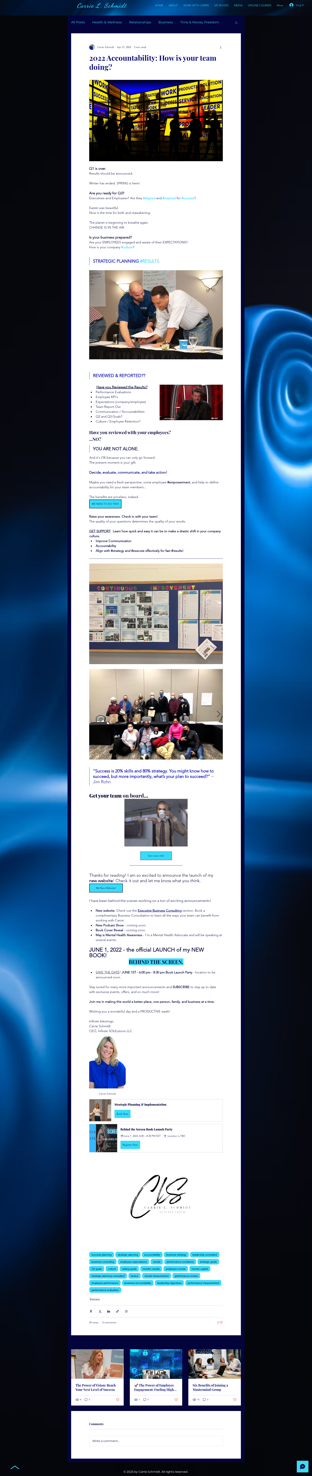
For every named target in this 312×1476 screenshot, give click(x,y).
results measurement (156, 1275)
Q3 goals (97, 1268)
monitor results (151, 1268)
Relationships (140, 22)
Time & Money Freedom (199, 22)
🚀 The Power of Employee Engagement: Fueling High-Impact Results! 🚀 (155, 1387)
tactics (134, 1275)
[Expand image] (156, 714)
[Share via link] (117, 1311)
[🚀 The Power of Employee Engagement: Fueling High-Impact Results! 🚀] (156, 1364)
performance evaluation (105, 1289)
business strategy (176, 1254)
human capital (200, 1268)
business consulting (103, 1261)
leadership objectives (169, 1282)
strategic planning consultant (108, 1275)
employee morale (176, 1268)
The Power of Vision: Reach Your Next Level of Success (95, 1387)
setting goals (129, 1268)
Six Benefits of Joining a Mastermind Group (210, 1387)
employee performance (105, 1282)
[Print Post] (126, 1311)
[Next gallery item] (218, 714)
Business (165, 22)
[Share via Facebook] (91, 1311)
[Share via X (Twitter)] (99, 1311)
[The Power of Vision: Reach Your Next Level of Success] (97, 1364)
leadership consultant (204, 1254)
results (157, 1261)
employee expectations (133, 1261)
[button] (236, 22)
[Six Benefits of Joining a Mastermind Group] (214, 1364)
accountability (152, 1254)
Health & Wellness (107, 22)
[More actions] (220, 47)
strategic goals (208, 1261)
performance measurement (203, 1282)
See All (237, 1342)
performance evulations (180, 1261)
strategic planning (128, 1254)
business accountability (137, 1282)
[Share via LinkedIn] (108, 1311)
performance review (186, 1275)
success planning (102, 1254)
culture (112, 1268)
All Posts (78, 22)
